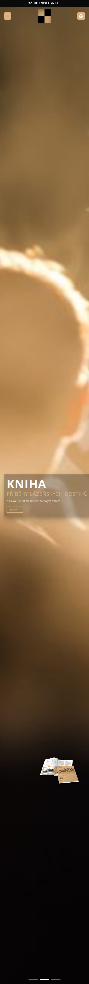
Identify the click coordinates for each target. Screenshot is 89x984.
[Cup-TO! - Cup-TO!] (44, 16)
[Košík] (81, 16)
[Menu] (7, 16)
